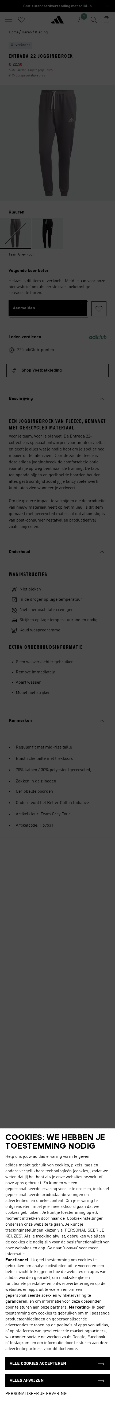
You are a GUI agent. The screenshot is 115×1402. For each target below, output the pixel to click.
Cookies (70, 1248)
